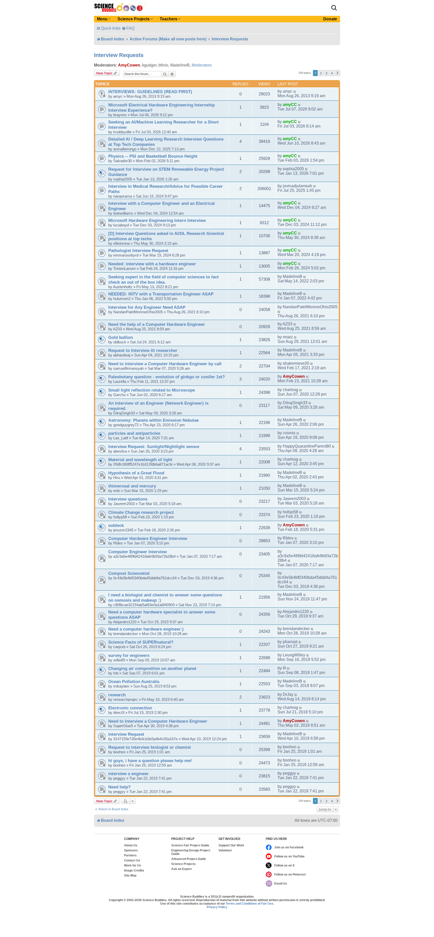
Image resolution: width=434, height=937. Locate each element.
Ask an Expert (181, 869)
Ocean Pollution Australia (133, 681)
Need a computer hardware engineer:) (146, 629)
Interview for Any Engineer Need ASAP (146, 307)
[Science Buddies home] (120, 7)
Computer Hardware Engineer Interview (147, 538)
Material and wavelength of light (140, 459)
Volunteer (225, 850)
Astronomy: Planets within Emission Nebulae (153, 420)
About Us (130, 845)
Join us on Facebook (289, 847)
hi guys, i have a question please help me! (150, 760)
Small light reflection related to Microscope (151, 390)
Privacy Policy (217, 907)
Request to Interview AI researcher (142, 350)
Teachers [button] (168, 19)
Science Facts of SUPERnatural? (140, 642)
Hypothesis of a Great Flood (136, 472)
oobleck (116, 525)
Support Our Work (231, 845)
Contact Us (132, 860)
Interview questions (127, 499)
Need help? (119, 786)
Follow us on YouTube (289, 856)
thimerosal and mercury (132, 485)
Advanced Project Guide (188, 859)
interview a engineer (128, 773)
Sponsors (131, 850)
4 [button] (332, 73)
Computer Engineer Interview (137, 551)
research (117, 694)
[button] (334, 8)
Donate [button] (330, 19)
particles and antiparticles (134, 433)
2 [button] (321, 73)
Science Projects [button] (134, 19)
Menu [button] (102, 19)
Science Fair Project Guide (190, 845)
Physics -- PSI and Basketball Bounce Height (152, 156)
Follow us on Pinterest (290, 874)
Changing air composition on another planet (152, 668)
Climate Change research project (141, 512)
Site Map (130, 875)
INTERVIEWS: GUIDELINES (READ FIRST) (150, 91)
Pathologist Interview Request (138, 250)
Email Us (280, 883)
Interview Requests (118, 55)
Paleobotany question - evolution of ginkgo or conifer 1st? (166, 376)
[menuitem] (128, 28)
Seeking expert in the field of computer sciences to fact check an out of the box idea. (163, 279)
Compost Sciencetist (129, 573)
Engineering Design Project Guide (190, 852)
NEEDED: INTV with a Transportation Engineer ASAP (160, 293)
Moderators (202, 65)
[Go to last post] (295, 91)
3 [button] (326, 73)
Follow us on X (284, 865)
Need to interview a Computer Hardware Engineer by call (165, 363)
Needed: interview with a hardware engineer (152, 263)
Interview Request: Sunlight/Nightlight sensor (154, 446)
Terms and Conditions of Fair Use (249, 903)
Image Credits (134, 870)
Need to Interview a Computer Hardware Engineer (157, 721)
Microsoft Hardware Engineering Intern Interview (157, 220)
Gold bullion (120, 337)
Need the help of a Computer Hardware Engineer (156, 324)
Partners (130, 855)
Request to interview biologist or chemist (149, 747)
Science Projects (183, 864)
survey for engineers (128, 655)
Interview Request (126, 734)
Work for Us (132, 865)
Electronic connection (130, 707)
